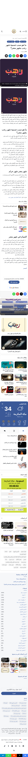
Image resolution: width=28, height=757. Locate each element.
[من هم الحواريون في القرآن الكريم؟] (22, 222)
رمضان (24, 564)
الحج (10, 551)
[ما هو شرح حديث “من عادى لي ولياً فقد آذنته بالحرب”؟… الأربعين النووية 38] (23, 660)
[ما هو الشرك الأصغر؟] (5, 670)
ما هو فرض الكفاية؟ (9, 394)
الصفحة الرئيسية (21, 38)
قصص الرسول (21, 645)
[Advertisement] (14, 14)
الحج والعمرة (23, 604)
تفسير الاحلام (23, 611)
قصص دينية (23, 640)
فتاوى (23, 623)
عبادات (17, 41)
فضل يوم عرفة (23, 567)
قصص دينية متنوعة (20, 650)
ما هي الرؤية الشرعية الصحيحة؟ (10, 206)
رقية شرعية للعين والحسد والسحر (12, 562)
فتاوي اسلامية (23, 628)
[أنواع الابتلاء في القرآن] (7, 525)
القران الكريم (23, 609)
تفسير (24, 559)
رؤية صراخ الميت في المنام (10, 442)
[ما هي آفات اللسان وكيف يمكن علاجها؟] (22, 229)
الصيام (23, 621)
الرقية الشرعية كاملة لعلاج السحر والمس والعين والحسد (15, 556)
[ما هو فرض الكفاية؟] (7, 389)
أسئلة (23, 595)
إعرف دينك (14, 38)
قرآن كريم (16, 567)
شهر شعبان (4, 564)
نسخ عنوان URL (14, 282)
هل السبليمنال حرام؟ (12, 435)
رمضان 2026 (18, 564)
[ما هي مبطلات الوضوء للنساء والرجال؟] (22, 215)
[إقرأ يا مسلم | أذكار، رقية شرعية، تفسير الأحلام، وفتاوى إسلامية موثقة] (14, 31)
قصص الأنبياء (22, 643)
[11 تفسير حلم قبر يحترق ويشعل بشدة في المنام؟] (22, 452)
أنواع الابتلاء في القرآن (8, 530)
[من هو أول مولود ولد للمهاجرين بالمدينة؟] (7, 377)
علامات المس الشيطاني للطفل (10, 463)
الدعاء (6, 551)
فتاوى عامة (22, 635)
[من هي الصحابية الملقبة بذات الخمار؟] (21, 377)
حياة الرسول (23, 614)
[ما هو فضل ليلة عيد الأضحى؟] (21, 364)
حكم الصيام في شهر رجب (14, 197)
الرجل (23, 631)
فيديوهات (24, 638)
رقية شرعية (23, 562)
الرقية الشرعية (23, 554)
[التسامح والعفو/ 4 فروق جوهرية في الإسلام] (7, 364)
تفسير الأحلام (18, 559)
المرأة (23, 633)
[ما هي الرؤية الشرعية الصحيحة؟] (22, 208)
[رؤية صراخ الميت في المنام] (22, 445)
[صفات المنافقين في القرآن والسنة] (21, 538)
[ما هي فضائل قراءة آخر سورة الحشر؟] (21, 525)
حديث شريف (11, 559)
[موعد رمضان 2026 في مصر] (21, 389)
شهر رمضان (11, 564)
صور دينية (24, 626)
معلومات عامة (11, 41)
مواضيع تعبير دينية (21, 602)
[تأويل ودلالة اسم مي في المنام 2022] (22, 458)
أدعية (23, 619)
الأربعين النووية (16, 551)
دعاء (6, 559)
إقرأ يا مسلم (23, 551)
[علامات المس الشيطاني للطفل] (22, 465)
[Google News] (14, 287)
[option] (14, 306)
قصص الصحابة (21, 647)
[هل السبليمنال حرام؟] (22, 438)
